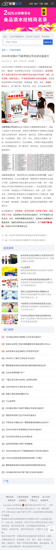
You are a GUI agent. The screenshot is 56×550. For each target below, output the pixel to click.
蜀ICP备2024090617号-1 (36, 505)
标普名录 (23, 61)
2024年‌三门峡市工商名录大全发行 (18, 358)
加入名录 (46, 497)
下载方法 (33, 500)
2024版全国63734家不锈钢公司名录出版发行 (23, 408)
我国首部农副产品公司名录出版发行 (19, 415)
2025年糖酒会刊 (17, 36)
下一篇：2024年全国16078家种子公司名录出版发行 (24, 240)
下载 (41, 4)
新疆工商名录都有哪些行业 (15, 394)
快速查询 (44, 500)
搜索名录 (48, 42)
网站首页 (10, 497)
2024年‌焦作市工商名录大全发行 (17, 386)
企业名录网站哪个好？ (13, 372)
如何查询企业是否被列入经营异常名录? (37, 255)
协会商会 (45, 36)
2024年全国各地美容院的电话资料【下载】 (37, 279)
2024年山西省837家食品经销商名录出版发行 (37, 316)
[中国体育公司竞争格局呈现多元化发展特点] (10, 307)
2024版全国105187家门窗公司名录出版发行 (22, 472)
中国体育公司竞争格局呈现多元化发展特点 (37, 303)
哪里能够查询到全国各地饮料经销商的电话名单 (24, 465)
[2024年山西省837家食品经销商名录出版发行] (10, 319)
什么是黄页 (25, 267)
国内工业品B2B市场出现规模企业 (35, 291)
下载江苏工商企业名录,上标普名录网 (19, 379)
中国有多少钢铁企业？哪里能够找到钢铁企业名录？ (26, 422)
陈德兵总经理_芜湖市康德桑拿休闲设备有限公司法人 (26, 344)
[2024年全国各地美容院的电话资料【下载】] (10, 283)
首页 (31, 4)
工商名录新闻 (15, 50)
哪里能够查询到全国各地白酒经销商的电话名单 (24, 365)
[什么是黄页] (10, 271)
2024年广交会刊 (33, 36)
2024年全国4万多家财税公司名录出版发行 (22, 429)
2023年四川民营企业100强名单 (17, 436)
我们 (36, 4)
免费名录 (35, 497)
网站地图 (45, 508)
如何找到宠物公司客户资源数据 (17, 443)
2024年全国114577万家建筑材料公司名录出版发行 (25, 451)
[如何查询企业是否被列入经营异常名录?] (10, 259)
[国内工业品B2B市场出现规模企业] (10, 295)
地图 (46, 4)
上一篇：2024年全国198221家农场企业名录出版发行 (24, 235)
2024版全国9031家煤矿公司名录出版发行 (21, 337)
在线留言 (22, 500)
